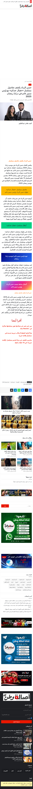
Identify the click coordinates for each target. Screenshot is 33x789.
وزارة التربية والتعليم (27, 589)
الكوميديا (17, 382)
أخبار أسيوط (28, 579)
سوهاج (18, 584)
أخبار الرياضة (14, 579)
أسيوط (16, 582)
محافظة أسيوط (28, 587)
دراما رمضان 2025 (5, 382)
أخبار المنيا (8, 579)
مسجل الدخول (22, 481)
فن (25, 81)
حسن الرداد (13, 382)
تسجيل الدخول (16, 721)
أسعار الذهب (22, 582)
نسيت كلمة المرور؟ (5, 714)
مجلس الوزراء (12, 584)
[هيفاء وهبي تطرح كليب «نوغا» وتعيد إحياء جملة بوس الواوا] (24, 446)
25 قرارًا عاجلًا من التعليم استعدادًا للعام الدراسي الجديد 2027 (17, 611)
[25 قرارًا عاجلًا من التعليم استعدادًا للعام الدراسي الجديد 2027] (27, 759)
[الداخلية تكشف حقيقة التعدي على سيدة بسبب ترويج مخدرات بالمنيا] (27, 746)
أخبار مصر (29, 582)
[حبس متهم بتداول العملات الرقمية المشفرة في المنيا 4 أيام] (27, 739)
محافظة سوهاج (12, 587)
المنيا (12, 582)
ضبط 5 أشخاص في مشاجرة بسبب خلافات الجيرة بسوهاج (18, 600)
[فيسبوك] (30, 390)
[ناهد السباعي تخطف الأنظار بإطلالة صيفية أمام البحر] (24, 462)
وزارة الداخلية (18, 589)
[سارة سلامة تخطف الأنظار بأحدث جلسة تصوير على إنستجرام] (8, 446)
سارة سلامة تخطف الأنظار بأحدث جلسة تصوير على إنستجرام (10, 453)
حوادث (23, 584)
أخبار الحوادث (21, 579)
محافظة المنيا (20, 587)
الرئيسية (28, 81)
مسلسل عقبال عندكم (27, 384)
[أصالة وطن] (26, 6)
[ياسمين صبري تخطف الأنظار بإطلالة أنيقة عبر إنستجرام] (8, 462)
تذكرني (29, 718)
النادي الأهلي (6, 582)
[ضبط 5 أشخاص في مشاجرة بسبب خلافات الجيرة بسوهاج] (27, 732)
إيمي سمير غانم (23, 382)
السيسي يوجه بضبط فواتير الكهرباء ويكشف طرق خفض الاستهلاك (15, 1)
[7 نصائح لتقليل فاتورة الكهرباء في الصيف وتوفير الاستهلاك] (27, 753)
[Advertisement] (16, 26)
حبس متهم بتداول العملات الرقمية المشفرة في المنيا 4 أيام (17, 603)
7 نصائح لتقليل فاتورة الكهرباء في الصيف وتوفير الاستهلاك (18, 609)
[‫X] (26, 390)
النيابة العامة (28, 584)
